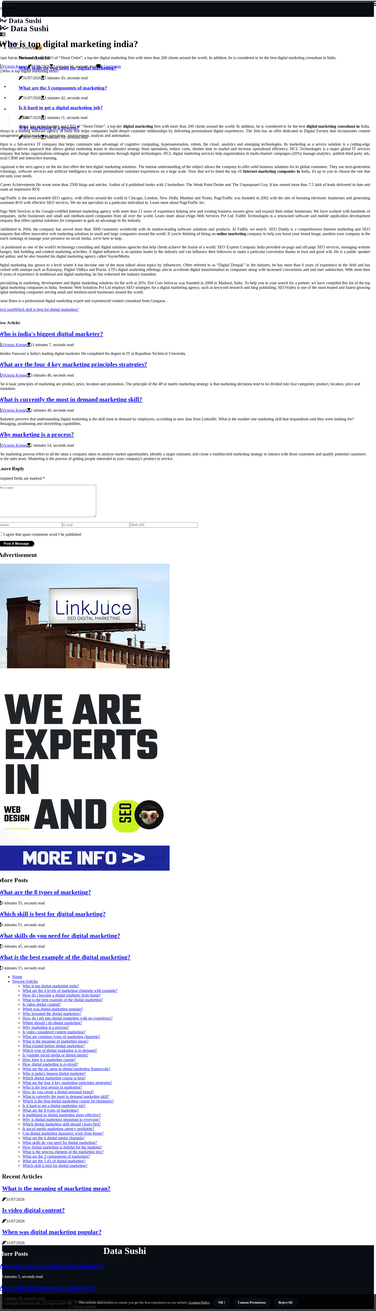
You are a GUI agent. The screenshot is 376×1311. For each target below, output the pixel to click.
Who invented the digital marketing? (52, 1013)
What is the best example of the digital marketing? (63, 1000)
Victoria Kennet (14, 66)
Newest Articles (25, 981)
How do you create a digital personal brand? (58, 1092)
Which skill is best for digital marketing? (55, 1165)
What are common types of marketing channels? (61, 1036)
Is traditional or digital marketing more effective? (62, 1115)
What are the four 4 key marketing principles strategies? (67, 1082)
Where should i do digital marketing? (52, 1023)
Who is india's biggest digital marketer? (54, 1073)
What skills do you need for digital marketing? (60, 1142)
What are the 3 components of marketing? (56, 1156)
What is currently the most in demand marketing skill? (66, 1096)
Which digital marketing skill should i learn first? (62, 1124)
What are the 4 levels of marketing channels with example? (70, 990)
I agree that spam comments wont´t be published (42, 534)
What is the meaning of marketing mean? (56, 1041)
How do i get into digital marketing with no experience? (68, 1018)
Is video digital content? (42, 1004)
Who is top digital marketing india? (51, 986)
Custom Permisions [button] (252, 1302)
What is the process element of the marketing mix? (63, 1152)
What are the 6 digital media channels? (54, 1138)
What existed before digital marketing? (54, 1046)
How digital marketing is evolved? (50, 1064)
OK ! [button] (221, 1302)
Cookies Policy (199, 1302)
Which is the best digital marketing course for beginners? (68, 1101)
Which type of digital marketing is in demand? (60, 1050)
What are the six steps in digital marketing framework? (66, 1069)
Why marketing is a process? (46, 1027)
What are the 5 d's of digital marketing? (54, 1161)
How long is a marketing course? (49, 1059)
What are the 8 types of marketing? (51, 1110)
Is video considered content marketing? (54, 1032)
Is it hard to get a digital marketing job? (54, 1106)
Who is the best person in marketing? (52, 1087)
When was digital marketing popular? (53, 1009)
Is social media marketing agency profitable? (58, 1129)
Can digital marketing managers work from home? (63, 1133)
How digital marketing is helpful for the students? (62, 1147)
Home (17, 977)
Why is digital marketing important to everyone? (61, 1119)
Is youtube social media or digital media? (55, 1055)
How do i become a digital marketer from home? (62, 995)
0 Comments (111, 66)
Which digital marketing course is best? (54, 1078)
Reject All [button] (285, 1302)
